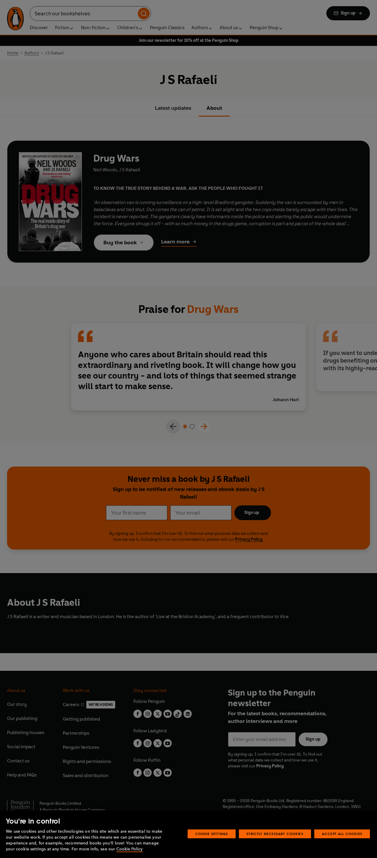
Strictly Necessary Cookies (275, 834)
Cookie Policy (129, 849)
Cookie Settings (211, 834)
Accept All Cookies (342, 834)
